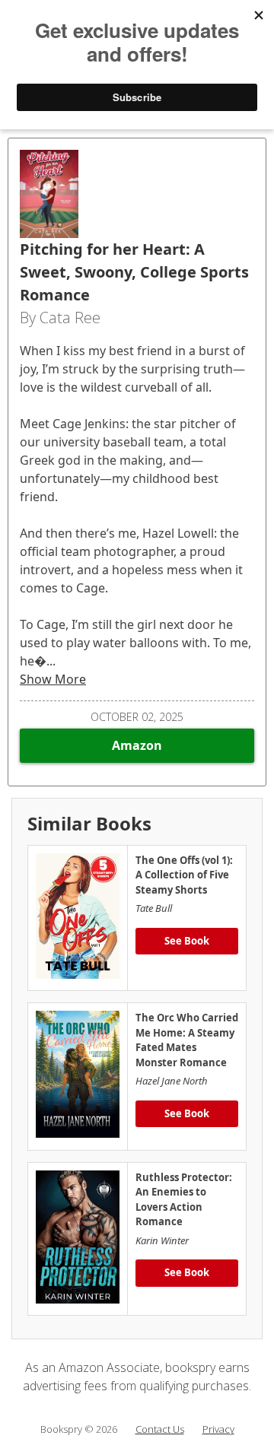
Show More (53, 679)
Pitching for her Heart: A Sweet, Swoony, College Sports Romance (134, 272)
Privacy (218, 1429)
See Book (186, 941)
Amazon (137, 745)
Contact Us (159, 1429)
